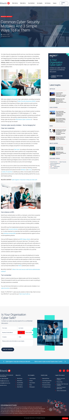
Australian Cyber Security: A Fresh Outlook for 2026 (59, 148)
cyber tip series (5, 288)
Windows (23, 169)
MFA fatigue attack (25, 239)
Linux (30, 169)
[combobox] (21, 332)
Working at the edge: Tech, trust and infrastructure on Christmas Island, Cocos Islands (61, 101)
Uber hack (16, 149)
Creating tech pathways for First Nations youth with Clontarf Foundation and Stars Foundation (61, 132)
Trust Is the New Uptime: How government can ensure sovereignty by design (61, 94)
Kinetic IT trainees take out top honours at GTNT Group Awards (61, 138)
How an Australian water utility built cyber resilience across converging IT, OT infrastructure (61, 113)
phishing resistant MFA (9, 233)
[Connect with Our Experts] (59, 76)
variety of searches (7, 171)
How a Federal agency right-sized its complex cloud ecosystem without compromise (61, 120)
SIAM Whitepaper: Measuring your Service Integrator (61, 153)
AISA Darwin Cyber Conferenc (23, 119)
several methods (13, 229)
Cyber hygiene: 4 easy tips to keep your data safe (24, 179)
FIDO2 (19, 265)
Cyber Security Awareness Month (27, 101)
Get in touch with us (24, 294)
